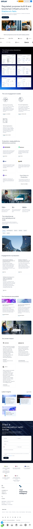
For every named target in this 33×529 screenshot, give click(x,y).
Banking (4, 230)
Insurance (25, 230)
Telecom (4, 233)
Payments (15, 230)
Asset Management (10, 230)
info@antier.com (4, 493)
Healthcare (20, 230)
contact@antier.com (5, 490)
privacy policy (10, 455)
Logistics (8, 233)
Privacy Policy (18, 520)
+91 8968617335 (9, 501)
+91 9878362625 (9, 504)
